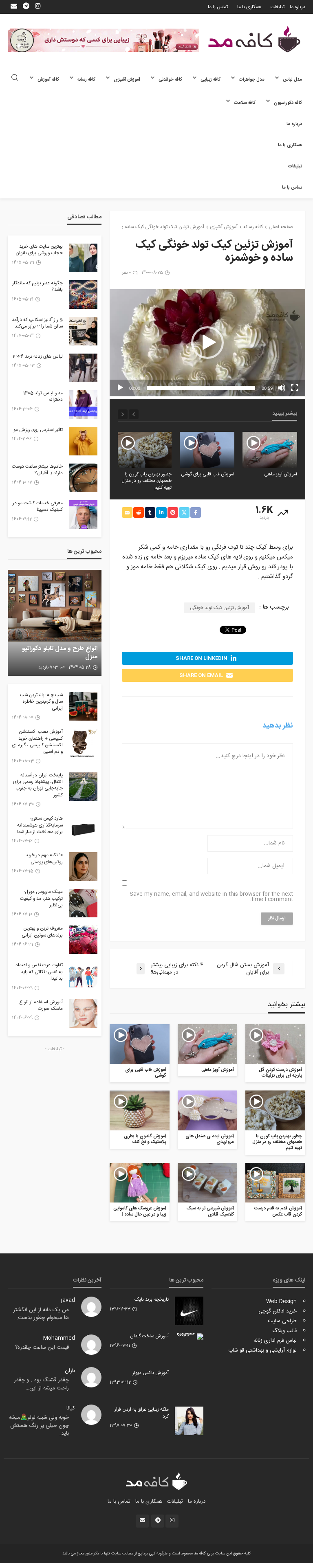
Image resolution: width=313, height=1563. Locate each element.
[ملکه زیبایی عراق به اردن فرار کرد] (189, 1421)
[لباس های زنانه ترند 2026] (83, 368)
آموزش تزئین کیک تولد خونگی (219, 608)
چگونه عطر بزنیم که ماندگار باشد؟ (37, 287)
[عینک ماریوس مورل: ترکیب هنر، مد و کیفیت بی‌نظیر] (83, 903)
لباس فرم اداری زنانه (275, 1340)
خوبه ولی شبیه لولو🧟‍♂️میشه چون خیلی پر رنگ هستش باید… (39, 1425)
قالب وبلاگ (284, 1330)
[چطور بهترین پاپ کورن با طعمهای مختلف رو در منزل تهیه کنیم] (144, 450)
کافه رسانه (86, 80)
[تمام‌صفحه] (295, 388)
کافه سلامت (245, 103)
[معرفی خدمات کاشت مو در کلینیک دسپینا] (83, 514)
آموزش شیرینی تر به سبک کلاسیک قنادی (210, 1212)
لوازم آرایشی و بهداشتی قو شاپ (262, 1350)
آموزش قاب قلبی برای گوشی (207, 474)
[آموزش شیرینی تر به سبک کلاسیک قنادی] (208, 1183)
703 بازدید (48, 667)
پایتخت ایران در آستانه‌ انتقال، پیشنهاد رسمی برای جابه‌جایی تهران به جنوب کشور (38, 785)
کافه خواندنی (170, 80)
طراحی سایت (282, 1321)
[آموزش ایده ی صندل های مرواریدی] (208, 1110)
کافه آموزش (48, 80)
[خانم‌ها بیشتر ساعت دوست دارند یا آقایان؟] (83, 478)
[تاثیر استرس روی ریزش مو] (83, 441)
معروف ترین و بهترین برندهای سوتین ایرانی (42, 932)
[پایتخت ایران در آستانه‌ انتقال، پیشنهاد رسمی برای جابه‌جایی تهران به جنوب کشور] (83, 786)
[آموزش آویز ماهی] (269, 450)
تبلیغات (277, 7)
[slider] (201, 388)
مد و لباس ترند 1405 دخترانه (43, 397)
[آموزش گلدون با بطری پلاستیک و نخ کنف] (140, 1110)
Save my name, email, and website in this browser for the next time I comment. (211, 897)
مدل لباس (292, 80)
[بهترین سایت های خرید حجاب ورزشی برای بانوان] (83, 258)
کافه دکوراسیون (288, 103)
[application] (207, 342)
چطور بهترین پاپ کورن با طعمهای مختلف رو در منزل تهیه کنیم (146, 481)
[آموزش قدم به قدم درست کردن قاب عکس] (275, 1183)
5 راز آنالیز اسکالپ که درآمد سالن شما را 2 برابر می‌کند (37, 323)
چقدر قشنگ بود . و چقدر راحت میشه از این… (41, 1384)
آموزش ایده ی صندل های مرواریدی (209, 1139)
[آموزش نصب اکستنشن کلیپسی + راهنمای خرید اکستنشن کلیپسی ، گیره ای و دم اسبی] (83, 743)
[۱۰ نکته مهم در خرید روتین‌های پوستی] (83, 866)
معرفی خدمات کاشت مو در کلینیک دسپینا (38, 507)
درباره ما (297, 7)
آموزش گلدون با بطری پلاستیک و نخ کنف (145, 1139)
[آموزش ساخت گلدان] (189, 1336)
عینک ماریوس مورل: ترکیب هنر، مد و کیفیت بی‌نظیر (41, 899)
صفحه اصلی (281, 227)
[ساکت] (282, 388)
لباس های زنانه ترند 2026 (38, 357)
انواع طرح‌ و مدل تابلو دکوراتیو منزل (59, 653)
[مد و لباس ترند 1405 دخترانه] (83, 404)
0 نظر (126, 273)
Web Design (281, 1301)
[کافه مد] (254, 39)
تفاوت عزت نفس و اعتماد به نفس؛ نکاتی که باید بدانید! (39, 972)
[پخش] (120, 388)
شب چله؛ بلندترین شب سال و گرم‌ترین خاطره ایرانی (41, 702)
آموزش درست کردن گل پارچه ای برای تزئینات (280, 1073)
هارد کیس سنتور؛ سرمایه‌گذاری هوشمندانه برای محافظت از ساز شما (40, 825)
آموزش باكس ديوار (150, 1373)
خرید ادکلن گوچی (277, 1311)
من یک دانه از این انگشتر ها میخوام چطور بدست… (41, 1314)
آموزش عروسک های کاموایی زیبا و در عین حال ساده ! (139, 1212)
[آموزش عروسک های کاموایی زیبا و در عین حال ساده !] (140, 1183)
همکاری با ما (249, 7)
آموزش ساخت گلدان (149, 1336)
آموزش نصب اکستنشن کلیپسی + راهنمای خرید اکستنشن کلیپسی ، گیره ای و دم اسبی (37, 742)
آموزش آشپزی (127, 80)
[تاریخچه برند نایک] (189, 1311)
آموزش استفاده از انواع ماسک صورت (41, 1006)
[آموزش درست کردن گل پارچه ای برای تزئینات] (275, 1044)
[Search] (15, 78)
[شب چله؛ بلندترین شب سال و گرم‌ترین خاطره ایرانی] (83, 706)
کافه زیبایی (210, 80)
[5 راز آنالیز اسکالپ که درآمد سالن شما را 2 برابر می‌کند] (83, 331)
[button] (207, 342)
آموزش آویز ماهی (280, 474)
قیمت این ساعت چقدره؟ (42, 1347)
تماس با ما (218, 7)
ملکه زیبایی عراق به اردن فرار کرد (142, 1413)
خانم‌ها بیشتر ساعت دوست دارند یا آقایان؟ (37, 470)
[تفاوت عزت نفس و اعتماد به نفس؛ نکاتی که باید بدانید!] (83, 976)
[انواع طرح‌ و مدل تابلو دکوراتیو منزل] (54, 623)
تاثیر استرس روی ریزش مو (38, 430)
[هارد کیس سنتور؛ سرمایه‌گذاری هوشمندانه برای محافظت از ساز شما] (83, 830)
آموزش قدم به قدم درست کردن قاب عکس (278, 1212)
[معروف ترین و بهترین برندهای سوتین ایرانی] (83, 939)
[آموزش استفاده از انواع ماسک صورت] (83, 1013)
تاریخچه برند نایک (151, 1300)
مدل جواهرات (252, 80)
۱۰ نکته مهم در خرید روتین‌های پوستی (44, 859)
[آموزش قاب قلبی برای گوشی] (207, 450)
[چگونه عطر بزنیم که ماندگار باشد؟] (83, 294)
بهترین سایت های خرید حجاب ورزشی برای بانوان (39, 250)
